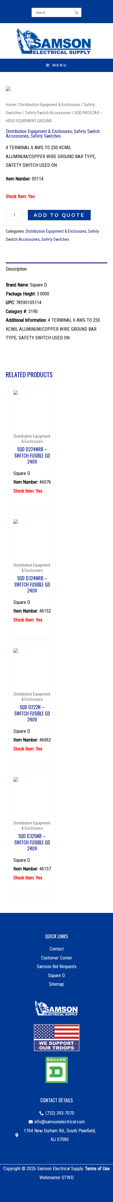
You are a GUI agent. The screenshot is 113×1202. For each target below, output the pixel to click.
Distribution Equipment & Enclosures (49, 104)
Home (11, 104)
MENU (59, 65)
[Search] (77, 12)
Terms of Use (97, 1168)
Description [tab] (16, 269)
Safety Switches (46, 136)
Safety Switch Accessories (48, 112)
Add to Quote (59, 215)
